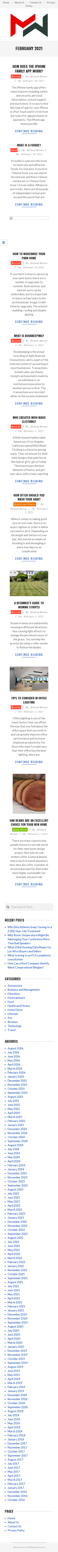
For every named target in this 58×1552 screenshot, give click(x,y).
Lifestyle (13, 1014)
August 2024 (15, 1145)
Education (14, 993)
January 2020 (16, 1346)
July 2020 (13, 1330)
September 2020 (18, 1322)
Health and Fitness (24, 504)
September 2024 (18, 1141)
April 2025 (14, 1113)
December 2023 (17, 1173)
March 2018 (15, 1431)
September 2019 (18, 1362)
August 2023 (15, 1189)
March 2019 (15, 1383)
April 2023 (14, 1205)
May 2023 (14, 1201)
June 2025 (14, 1104)
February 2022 (16, 1262)
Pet (10, 1018)
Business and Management (24, 989)
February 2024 (16, 1165)
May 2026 (14, 1060)
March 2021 (15, 1302)
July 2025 (13, 1100)
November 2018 (17, 1399)
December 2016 (17, 1491)
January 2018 (16, 1439)
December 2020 (17, 1314)
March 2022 (15, 1258)
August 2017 (15, 1459)
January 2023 (16, 1217)
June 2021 (14, 1290)
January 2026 (16, 1076)
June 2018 (14, 1419)
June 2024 (14, 1153)
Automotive (15, 985)
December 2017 (17, 1443)
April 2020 (14, 1338)
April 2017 (14, 1475)
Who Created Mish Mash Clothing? (29, 419)
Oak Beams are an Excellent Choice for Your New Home (29, 822)
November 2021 (17, 1270)
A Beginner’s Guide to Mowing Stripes (29, 604)
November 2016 (17, 1495)
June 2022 (14, 1246)
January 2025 (16, 1125)
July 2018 (13, 1415)
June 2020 (14, 1334)
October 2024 (16, 1137)
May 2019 (14, 1375)
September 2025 (18, 1092)
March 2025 (15, 1117)
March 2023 (15, 1209)
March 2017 (15, 1479)
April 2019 (14, 1379)
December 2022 (17, 1221)
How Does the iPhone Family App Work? (29, 69)
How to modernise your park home (29, 255)
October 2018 (16, 1403)
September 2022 (18, 1233)
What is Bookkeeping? (29, 335)
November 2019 (17, 1354)
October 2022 (16, 1229)
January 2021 (16, 1310)
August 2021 (15, 1282)
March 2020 (15, 1342)
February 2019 (16, 1387)
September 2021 (18, 1278)
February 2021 (16, 1306)
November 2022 (17, 1225)
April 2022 (14, 1254)
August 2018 (15, 1411)
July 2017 (13, 1463)
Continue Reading (29, 131)
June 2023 (14, 1197)
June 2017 (14, 1467)
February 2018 (16, 1435)
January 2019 (16, 1391)
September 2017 (18, 1455)
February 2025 (16, 1121)
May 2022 (14, 1250)
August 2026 (15, 1048)
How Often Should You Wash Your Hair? (29, 497)
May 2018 (14, 1423)
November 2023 (17, 1177)
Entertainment (16, 997)
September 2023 (18, 1185)
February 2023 (16, 1213)
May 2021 (14, 1294)
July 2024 (13, 1149)
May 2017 (14, 1471)
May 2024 (14, 1157)
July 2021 (13, 1286)
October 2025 (16, 1088)
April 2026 (14, 1064)
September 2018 (18, 1407)
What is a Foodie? (29, 145)
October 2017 (16, 1451)
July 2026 (13, 1052)
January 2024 (16, 1169)
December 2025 (17, 1080)
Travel (11, 1030)
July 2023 (13, 1193)
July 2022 (13, 1242)
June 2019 (14, 1371)
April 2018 (14, 1427)
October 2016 (16, 1500)
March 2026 (15, 1068)
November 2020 (17, 1318)
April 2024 (14, 1161)
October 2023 (16, 1181)
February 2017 (16, 1483)
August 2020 (15, 1326)
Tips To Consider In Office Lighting (29, 700)
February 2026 (16, 1072)
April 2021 (14, 1298)
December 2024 (17, 1129)
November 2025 (17, 1084)
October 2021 (16, 1274)
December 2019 (17, 1350)
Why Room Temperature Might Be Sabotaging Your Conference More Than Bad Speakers (29, 939)
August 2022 (15, 1238)
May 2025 (14, 1109)
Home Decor (20, 829)
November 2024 (17, 1133)
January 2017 (16, 1487)
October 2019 (16, 1358)
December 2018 (17, 1395)
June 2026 (14, 1056)
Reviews (15, 76)
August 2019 (15, 1367)
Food (14, 150)
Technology (15, 1026)
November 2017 (17, 1447)
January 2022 (16, 1266)
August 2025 (15, 1096)
